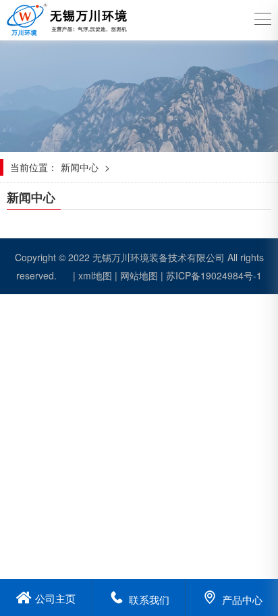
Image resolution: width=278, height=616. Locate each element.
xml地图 (95, 275)
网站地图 (139, 275)
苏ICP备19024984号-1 (214, 275)
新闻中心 (80, 167)
